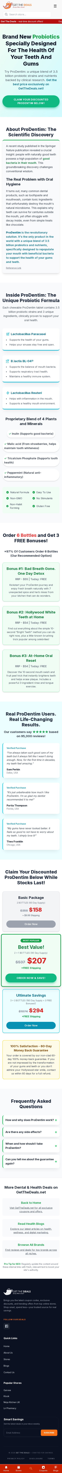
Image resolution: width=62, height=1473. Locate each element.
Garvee (7, 1390)
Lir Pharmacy (10, 1408)
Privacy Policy (16, 1458)
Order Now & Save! (31, 977)
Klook (6, 1396)
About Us (8, 1352)
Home (6, 1346)
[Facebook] (7, 1326)
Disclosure (36, 1458)
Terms (51, 1458)
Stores (7, 1359)
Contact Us (9, 1372)
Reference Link (13, 268)
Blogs (6, 1365)
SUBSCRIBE (49, 1433)
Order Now (31, 924)
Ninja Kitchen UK (12, 1402)
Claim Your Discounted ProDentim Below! (31, 101)
